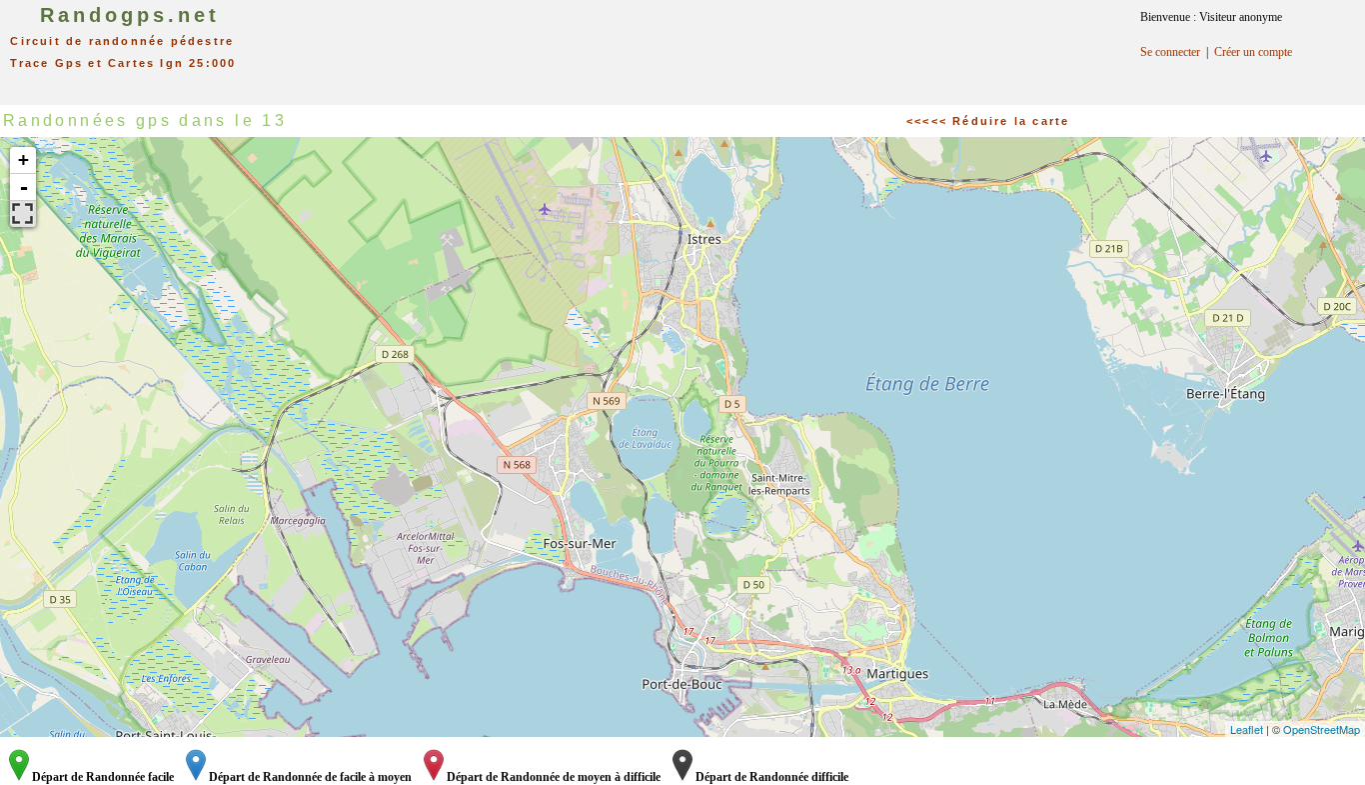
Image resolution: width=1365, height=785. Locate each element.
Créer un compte (1253, 52)
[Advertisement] (703, 45)
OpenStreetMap (1321, 729)
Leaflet (1246, 729)
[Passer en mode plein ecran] (23, 214)
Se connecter (1170, 52)
